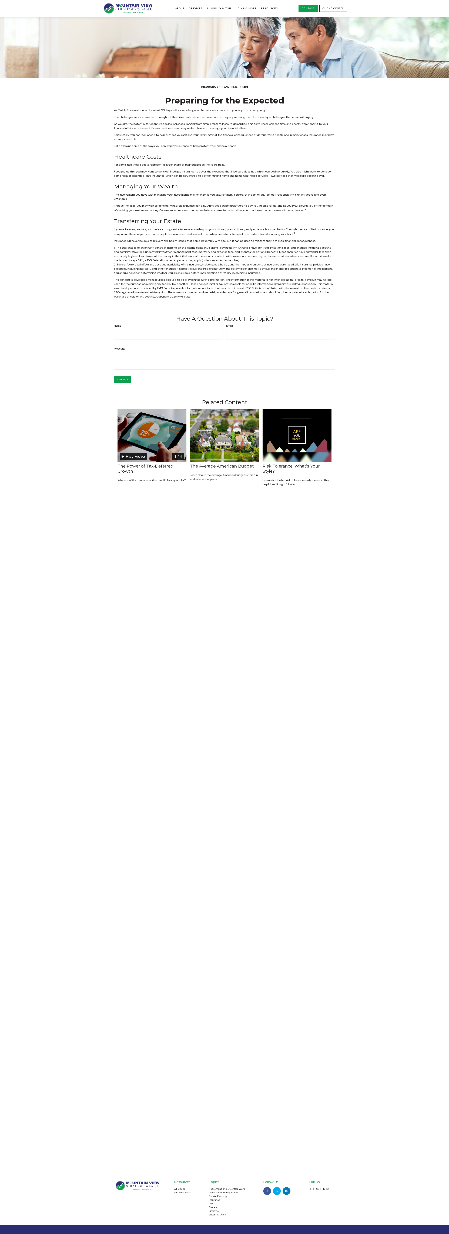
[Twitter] (277, 1191)
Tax (211, 1203)
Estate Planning (218, 1196)
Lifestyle (214, 1210)
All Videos (179, 1188)
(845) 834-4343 (319, 1188)
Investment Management (223, 1192)
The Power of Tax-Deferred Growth (145, 469)
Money (213, 1207)
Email (229, 325)
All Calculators (182, 1192)
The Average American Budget (222, 466)
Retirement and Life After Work (227, 1188)
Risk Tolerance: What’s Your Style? (291, 469)
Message (119, 348)
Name (117, 325)
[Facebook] (267, 1191)
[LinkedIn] (286, 1191)
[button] (180, 8)
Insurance (214, 1199)
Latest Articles (217, 1214)
